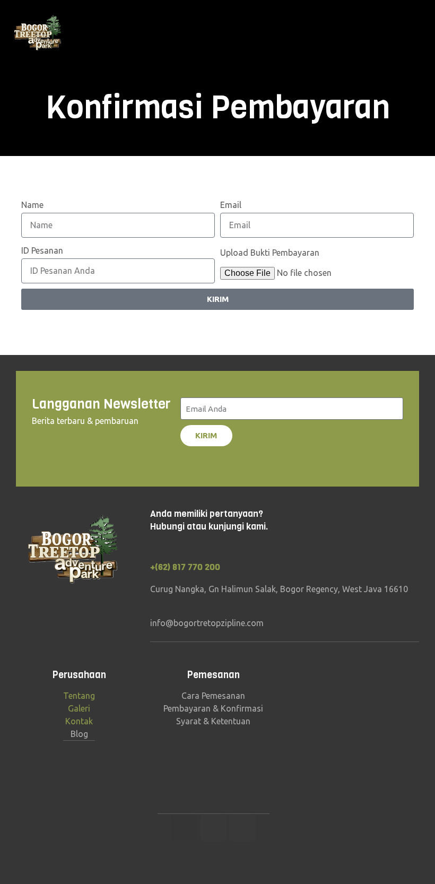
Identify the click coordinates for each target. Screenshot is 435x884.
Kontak (79, 721)
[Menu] (423, 33)
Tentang (79, 695)
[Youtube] (242, 827)
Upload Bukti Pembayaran (269, 252)
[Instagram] (184, 827)
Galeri (79, 708)
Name (32, 205)
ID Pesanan (42, 250)
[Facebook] (213, 827)
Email (230, 205)
